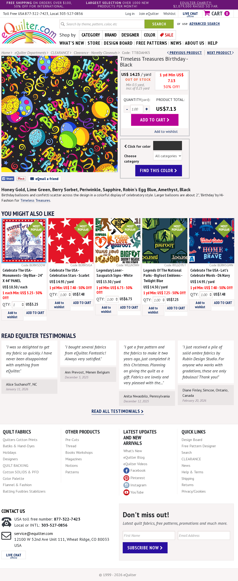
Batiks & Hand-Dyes (19, 446)
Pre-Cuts (72, 439)
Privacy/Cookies (194, 491)
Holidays (9, 452)
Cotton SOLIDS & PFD (21, 472)
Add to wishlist (166, 131)
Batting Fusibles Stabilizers (24, 491)
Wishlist (169, 13)
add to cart (153, 120)
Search (159, 24)
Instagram (138, 485)
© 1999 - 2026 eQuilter (117, 574)
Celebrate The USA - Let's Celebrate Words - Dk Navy (210, 273)
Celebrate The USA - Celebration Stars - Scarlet (69, 273)
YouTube (137, 492)
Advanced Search (204, 23)
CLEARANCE (60, 52)
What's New (132, 450)
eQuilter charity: (196, 3)
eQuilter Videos (135, 463)
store (94, 43)
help (213, 43)
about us (194, 43)
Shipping (188, 478)
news (176, 43)
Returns (188, 484)
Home (5, 52)
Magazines (73, 459)
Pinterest (137, 477)
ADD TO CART (35, 313)
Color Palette (13, 478)
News (186, 465)
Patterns (72, 472)
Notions (71, 465)
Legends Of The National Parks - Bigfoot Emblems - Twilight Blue (162, 276)
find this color (157, 170)
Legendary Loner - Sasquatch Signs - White (114, 273)
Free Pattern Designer (199, 446)
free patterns (151, 43)
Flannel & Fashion (17, 484)
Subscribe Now (143, 548)
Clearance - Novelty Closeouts (95, 52)
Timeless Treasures (35, 200)
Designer (130, 35)
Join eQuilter (149, 13)
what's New (72, 43)
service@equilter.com (33, 533)
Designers (10, 459)
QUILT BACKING (15, 465)
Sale (169, 35)
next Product (219, 52)
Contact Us (13, 511)
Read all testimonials (116, 411)
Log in (130, 13)
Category (91, 35)
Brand (111, 35)
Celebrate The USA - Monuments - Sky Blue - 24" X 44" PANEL (23, 276)
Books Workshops (79, 452)
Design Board (192, 439)
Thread (70, 446)
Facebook (137, 470)
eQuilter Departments (30, 52)
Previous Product (185, 52)
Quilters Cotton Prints (20, 439)
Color (149, 35)
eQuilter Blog (134, 457)
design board (118, 43)
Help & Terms (192, 472)
